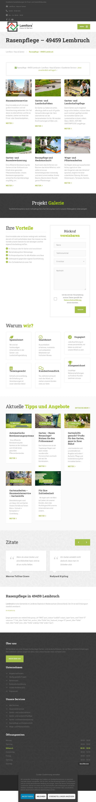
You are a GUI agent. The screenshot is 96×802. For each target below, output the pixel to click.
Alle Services (14, 705)
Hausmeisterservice (16, 100)
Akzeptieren (27, 796)
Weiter (12, 458)
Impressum (13, 691)
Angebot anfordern (16, 673)
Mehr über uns (15, 659)
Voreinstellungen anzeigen (61, 796)
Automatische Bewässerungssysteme (21, 434)
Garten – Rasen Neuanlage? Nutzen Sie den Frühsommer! (47, 437)
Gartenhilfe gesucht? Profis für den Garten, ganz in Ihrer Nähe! (76, 438)
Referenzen (13, 681)
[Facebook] (7, 19)
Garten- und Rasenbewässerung (16, 159)
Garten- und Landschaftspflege (74, 102)
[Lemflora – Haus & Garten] (19, 26)
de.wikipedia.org (10, 610)
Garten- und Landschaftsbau (44, 102)
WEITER (9, 123)
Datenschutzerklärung (72, 300)
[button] (85, 542)
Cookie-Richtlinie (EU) (17, 688)
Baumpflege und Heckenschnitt (44, 159)
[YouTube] (12, 19)
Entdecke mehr (82, 408)
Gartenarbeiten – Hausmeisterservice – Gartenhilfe (20, 493)
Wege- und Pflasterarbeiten (73, 159)
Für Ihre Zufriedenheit (46, 492)
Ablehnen (41, 796)
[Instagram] (9, 19)
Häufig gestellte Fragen (17, 677)
